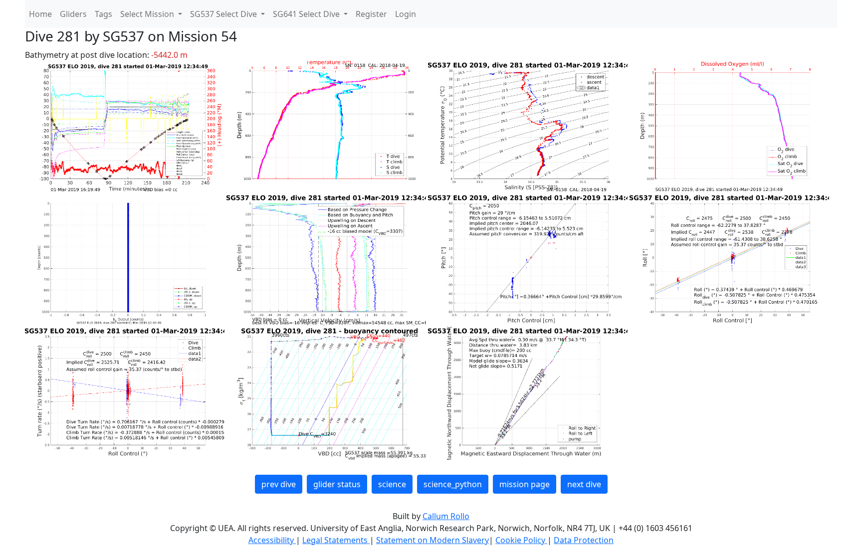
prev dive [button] (278, 484)
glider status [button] (337, 484)
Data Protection (584, 540)
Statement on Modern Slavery (432, 540)
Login (405, 13)
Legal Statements (336, 540)
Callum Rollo (446, 516)
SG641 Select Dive (307, 13)
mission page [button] (524, 484)
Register (371, 13)
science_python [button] (453, 484)
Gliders (73, 13)
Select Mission (148, 13)
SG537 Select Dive (224, 13)
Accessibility (272, 540)
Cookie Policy (521, 540)
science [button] (392, 484)
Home (40, 13)
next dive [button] (584, 484)
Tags (103, 13)
